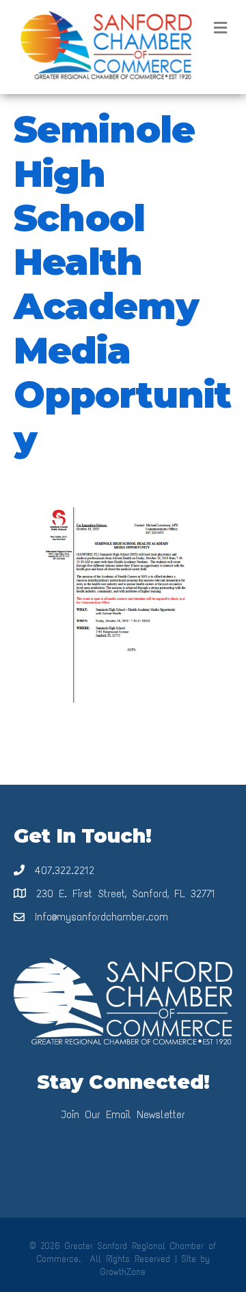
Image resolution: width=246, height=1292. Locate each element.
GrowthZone (123, 1272)
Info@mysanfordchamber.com (101, 916)
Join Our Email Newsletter (123, 1114)
